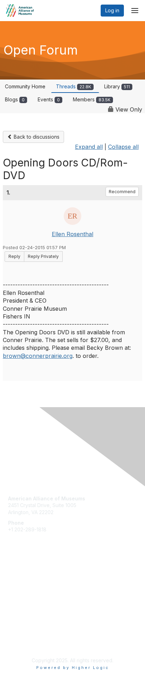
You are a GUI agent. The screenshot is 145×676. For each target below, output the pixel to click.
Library (117, 86)
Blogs (15, 99)
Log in (112, 10)
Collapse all (123, 146)
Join (13, 576)
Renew (16, 583)
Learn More (21, 590)
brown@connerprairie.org (37, 355)
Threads (73, 86)
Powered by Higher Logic (72, 667)
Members (92, 99)
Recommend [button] (122, 191)
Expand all (89, 146)
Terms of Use (23, 643)
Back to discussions (35, 137)
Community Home (25, 86)
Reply (14, 256)
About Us (18, 636)
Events (49, 99)
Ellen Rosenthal (72, 234)
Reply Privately (43, 256)
